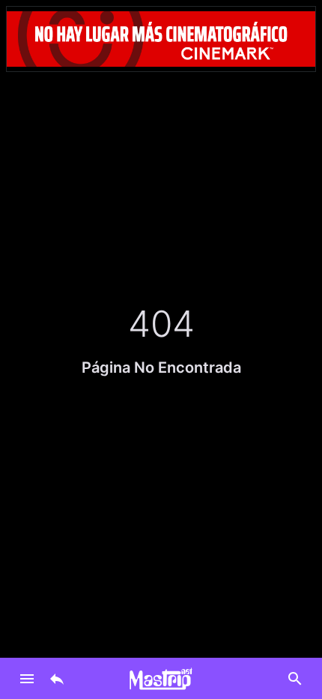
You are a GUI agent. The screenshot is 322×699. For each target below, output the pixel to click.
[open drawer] (27, 679)
